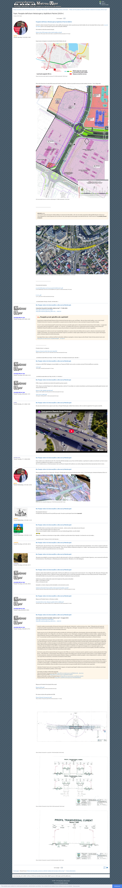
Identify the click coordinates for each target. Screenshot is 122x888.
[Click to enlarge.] (62, 59)
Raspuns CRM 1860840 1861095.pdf (44, 390)
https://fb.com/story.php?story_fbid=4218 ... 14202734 (48, 621)
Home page (16, 871)
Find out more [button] (76, 886)
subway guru (17, 533)
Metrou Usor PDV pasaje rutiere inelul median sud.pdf (49, 32)
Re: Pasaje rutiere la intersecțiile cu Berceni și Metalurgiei (53, 402)
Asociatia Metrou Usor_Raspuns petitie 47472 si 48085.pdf (50, 602)
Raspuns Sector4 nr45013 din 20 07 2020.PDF (46, 351)
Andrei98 (16, 563)
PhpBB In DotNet (64, 883)
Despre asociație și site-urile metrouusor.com (24, 9)
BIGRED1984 (17, 457)
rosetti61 (16, 542)
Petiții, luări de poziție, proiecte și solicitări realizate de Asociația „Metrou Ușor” (88, 9)
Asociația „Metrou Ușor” (64, 880)
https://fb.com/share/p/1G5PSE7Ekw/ (45, 619)
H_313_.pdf (38, 295)
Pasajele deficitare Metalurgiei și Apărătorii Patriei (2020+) (54, 22)
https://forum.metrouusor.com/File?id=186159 (72, 676)
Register (102, 3)
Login (101, 1)
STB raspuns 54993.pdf (41, 394)
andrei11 (16, 518)
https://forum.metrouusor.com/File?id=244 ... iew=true (70, 673)
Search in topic (104, 4)
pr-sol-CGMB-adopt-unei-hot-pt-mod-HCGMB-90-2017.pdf (49, 288)
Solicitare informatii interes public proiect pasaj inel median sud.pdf (52, 587)
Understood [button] (117, 886)
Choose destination (71, 871)
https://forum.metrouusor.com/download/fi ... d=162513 (51, 338)
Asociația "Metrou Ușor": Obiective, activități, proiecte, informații (52, 9)
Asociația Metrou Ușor (19, 317)
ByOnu (15, 35)
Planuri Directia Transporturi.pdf (44, 697)
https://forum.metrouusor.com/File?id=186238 (61, 674)
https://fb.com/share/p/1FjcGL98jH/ (44, 309)
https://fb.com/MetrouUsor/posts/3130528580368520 (68, 677)
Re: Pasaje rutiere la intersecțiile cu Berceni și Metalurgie (53, 305)
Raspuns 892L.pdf (40, 687)
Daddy (15, 402)
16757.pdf (38, 367)
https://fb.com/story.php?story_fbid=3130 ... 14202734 (48, 311)
